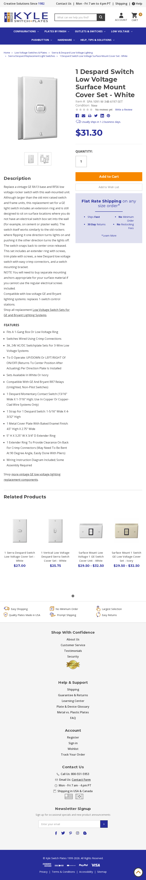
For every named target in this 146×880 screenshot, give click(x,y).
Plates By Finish (56, 31)
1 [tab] (73, 596)
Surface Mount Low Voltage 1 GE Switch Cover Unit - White (91, 556)
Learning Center (73, 701)
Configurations (25, 31)
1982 (41, 4)
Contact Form (81, 780)
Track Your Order (73, 754)
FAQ (73, 718)
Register (73, 737)
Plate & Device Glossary (73, 707)
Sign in (73, 743)
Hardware (65, 40)
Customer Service (73, 645)
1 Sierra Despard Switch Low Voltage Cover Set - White (19, 556)
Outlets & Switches (89, 31)
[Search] (101, 17)
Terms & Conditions (63, 871)
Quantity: (84, 151)
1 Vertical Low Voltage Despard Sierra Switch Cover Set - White (55, 556)
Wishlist (73, 749)
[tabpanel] (20, 548)
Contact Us (63, 4)
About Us (73, 639)
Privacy (43, 871)
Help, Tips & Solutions (96, 40)
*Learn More (108, 235)
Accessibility (86, 871)
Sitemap (102, 871)
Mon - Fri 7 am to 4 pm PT (93, 4)
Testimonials (73, 651)
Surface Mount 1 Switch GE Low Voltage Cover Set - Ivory (126, 556)
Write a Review (123, 109)
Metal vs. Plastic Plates (73, 712)
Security (73, 656)
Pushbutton (41, 40)
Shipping (121, 4)
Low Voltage (120, 31)
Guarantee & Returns (73, 695)
